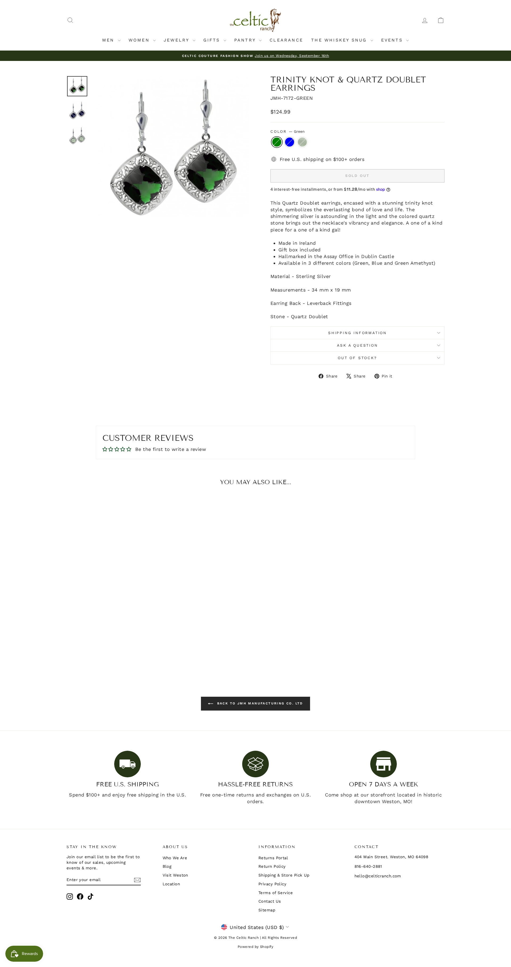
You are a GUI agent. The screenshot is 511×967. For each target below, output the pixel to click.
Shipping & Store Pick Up (284, 875)
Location (171, 884)
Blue (289, 142)
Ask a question (357, 345)
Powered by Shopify (255, 947)
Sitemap (266, 910)
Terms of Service (275, 892)
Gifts (212, 40)
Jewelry (177, 40)
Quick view (111, 627)
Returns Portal (273, 858)
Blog (167, 866)
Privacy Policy (272, 884)
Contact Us (269, 901)
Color (287, 131)
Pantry (246, 40)
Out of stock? (357, 358)
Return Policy (272, 866)
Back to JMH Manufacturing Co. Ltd (259, 703)
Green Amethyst (302, 142)
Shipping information (357, 333)
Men (109, 40)
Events (393, 40)
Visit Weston (175, 875)
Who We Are (175, 858)
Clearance (286, 40)
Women (140, 40)
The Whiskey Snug (340, 40)
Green (276, 142)
